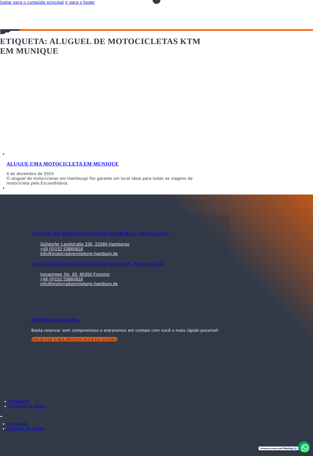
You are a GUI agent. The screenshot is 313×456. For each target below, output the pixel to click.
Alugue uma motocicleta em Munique (63, 163)
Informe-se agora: (55, 320)
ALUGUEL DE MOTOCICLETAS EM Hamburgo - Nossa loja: (100, 233)
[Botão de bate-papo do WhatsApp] (305, 448)
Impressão (18, 401)
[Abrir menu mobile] (1, 416)
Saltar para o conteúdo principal (32, 2)
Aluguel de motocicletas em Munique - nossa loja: (97, 264)
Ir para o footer (80, 2)
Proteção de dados (27, 406)
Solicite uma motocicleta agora (74, 339)
